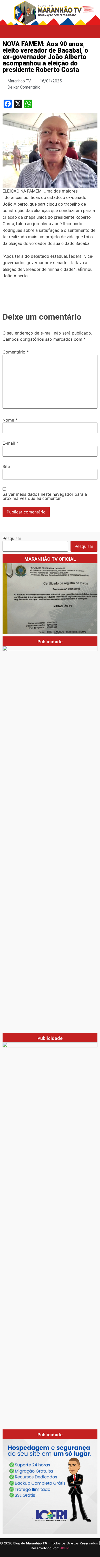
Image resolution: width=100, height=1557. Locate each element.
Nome (10, 420)
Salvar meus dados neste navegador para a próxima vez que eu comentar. (45, 496)
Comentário (16, 352)
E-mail (10, 443)
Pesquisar (12, 538)
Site (6, 466)
